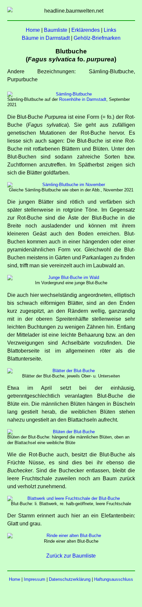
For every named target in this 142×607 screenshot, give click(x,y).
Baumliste (55, 30)
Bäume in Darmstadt (46, 38)
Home (33, 30)
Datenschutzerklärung (69, 579)
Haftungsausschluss (113, 579)
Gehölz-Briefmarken (97, 38)
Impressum (34, 579)
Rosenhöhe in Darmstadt (82, 99)
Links (110, 30)
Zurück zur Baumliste (71, 556)
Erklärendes (85, 30)
